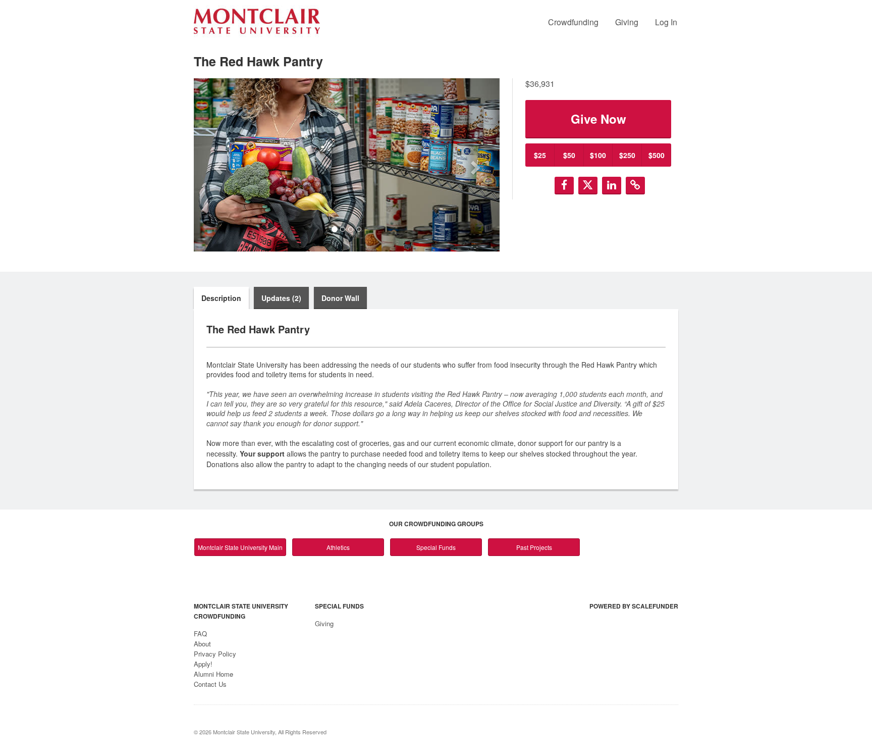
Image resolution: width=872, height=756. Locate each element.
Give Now (598, 118)
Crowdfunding (573, 22)
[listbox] (347, 164)
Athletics (338, 547)
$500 (656, 155)
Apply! (203, 664)
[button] (217, 164)
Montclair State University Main (240, 547)
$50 (569, 155)
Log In (666, 22)
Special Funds (436, 547)
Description (221, 298)
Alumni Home (213, 674)
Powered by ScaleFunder (633, 606)
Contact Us (210, 684)
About (202, 643)
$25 (540, 155)
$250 (627, 155)
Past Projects (534, 547)
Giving (626, 22)
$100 (598, 155)
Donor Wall (340, 298)
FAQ (200, 633)
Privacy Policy (215, 654)
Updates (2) (281, 298)
